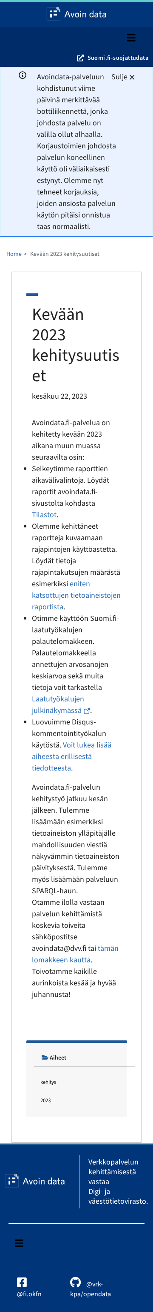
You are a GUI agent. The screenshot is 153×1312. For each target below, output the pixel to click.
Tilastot (44, 515)
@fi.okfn (29, 1294)
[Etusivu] (76, 14)
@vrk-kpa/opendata (90, 1289)
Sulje (119, 77)
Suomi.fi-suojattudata (118, 58)
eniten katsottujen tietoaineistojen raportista (76, 595)
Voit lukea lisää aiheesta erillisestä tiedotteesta (71, 756)
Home (14, 254)
